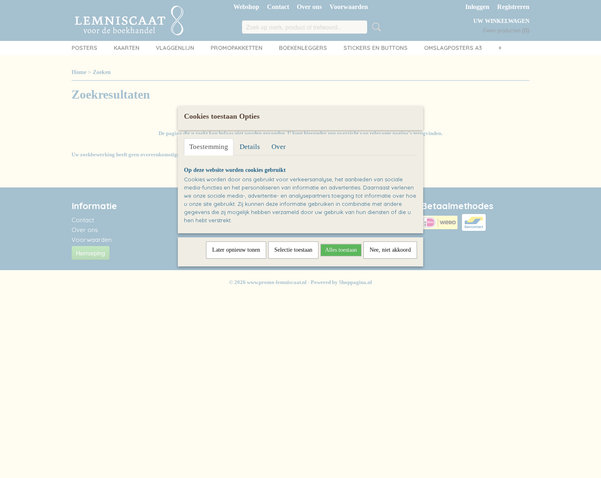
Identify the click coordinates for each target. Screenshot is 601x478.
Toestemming (208, 147)
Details (250, 147)
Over (278, 147)
